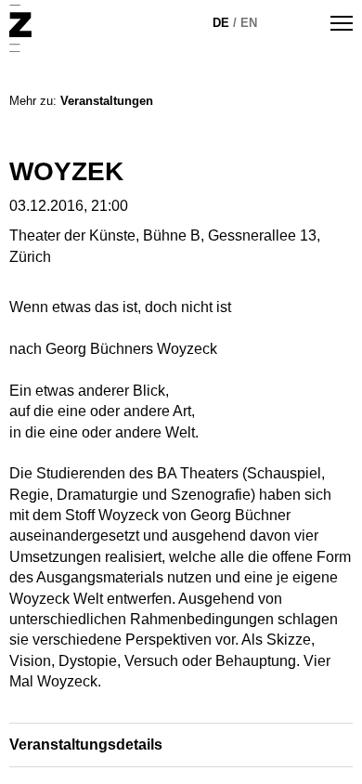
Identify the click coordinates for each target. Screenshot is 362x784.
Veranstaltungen (106, 101)
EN (248, 23)
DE (221, 23)
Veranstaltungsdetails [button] (85, 744)
